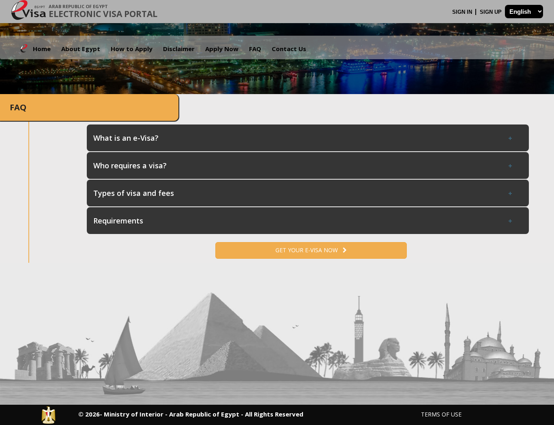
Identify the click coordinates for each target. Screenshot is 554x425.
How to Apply (131, 49)
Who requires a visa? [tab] (130, 165)
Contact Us (289, 49)
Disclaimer (179, 49)
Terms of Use (441, 414)
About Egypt (80, 49)
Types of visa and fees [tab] (133, 193)
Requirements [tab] (118, 220)
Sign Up (491, 12)
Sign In (463, 12)
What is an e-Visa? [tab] (126, 138)
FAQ (255, 49)
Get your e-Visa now (309, 250)
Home (42, 49)
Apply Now (221, 49)
